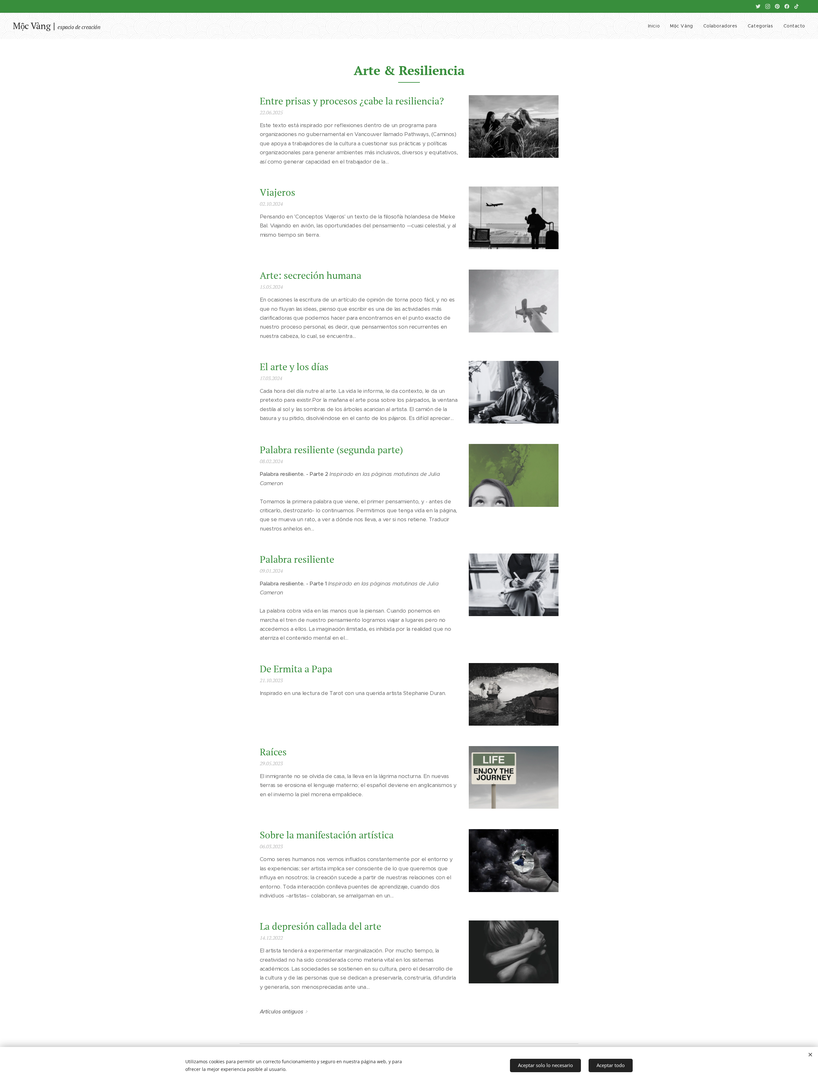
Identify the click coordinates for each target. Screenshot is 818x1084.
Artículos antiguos (281, 1011)
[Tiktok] (796, 6)
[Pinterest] (777, 6)
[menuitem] (655, 26)
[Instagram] (768, 6)
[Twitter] (758, 6)
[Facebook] (787, 6)
